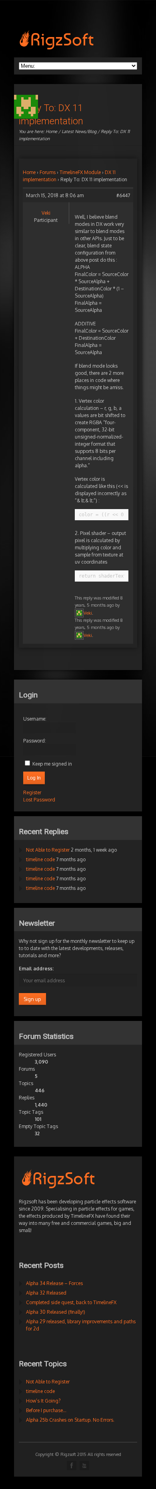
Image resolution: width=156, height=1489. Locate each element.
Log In (34, 778)
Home (51, 131)
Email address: (36, 969)
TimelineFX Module (80, 172)
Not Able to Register (48, 850)
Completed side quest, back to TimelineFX (71, 1302)
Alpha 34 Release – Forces (54, 1283)
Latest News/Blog (79, 131)
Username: (34, 719)
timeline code (40, 859)
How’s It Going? (43, 1401)
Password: (34, 741)
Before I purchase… (46, 1410)
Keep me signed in (52, 764)
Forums (48, 172)
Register (32, 792)
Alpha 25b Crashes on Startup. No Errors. (70, 1420)
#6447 (123, 195)
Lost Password (39, 800)
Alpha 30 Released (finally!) (55, 1312)
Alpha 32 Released (46, 1293)
